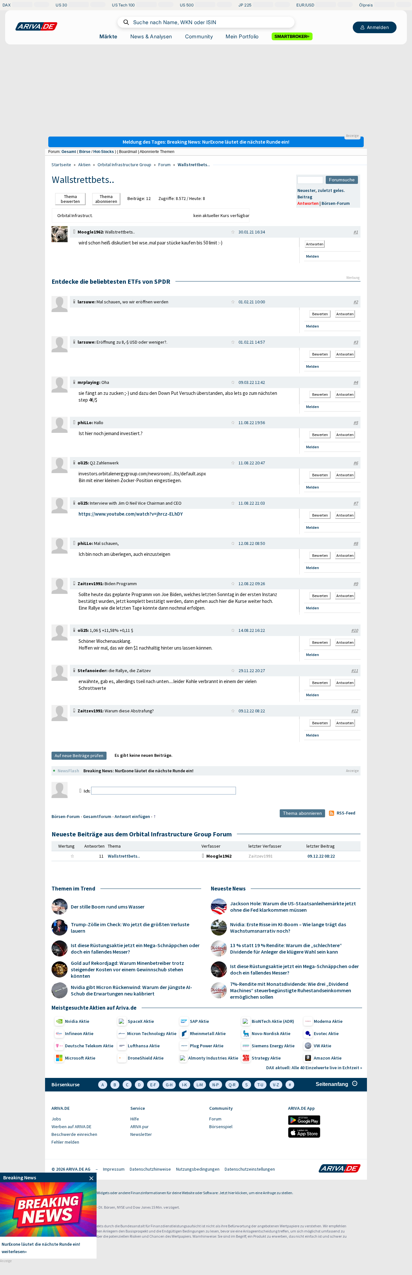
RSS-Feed (346, 813)
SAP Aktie (199, 1021)
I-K (184, 1085)
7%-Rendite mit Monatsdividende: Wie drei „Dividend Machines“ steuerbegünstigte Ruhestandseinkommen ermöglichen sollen (290, 990)
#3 (355, 342)
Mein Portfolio (242, 36)
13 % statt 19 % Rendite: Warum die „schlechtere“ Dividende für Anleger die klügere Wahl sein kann (286, 948)
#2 (355, 302)
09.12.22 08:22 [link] (321, 856)
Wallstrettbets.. (194, 164)
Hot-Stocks (103, 151)
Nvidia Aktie (77, 1021)
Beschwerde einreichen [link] (74, 1134)
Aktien (84, 164)
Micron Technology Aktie (151, 1033)
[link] (60, 240)
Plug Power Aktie (206, 1046)
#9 (355, 583)
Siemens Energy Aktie (273, 1046)
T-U (260, 1085)
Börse (84, 151)
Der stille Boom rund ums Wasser (108, 906)
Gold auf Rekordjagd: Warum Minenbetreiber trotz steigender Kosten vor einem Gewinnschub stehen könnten (127, 969)
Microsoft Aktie (80, 1058)
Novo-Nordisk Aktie (271, 1033)
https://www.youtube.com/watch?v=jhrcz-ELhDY (131, 514)
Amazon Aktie (328, 1058)
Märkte (108, 36)
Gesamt (68, 151)
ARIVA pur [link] (139, 1126)
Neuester (306, 190)
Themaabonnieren (106, 199)
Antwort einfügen (132, 816)
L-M (200, 1085)
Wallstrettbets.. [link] (124, 856)
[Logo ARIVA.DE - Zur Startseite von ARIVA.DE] (339, 1169)
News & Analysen (151, 36)
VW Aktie (322, 1046)
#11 (354, 670)
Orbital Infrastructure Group (124, 164)
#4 (355, 382)
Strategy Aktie (266, 1058)
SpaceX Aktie (141, 1021)
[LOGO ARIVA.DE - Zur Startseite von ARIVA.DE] (36, 26)
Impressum (114, 1169)
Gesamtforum (97, 816)
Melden (312, 256)
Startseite (61, 164)
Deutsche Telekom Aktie (89, 1046)
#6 (355, 463)
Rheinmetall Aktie (208, 1033)
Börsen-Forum (336, 203)
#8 (355, 543)
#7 (355, 503)
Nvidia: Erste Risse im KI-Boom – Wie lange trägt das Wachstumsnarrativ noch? (288, 927)
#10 (354, 630)
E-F (153, 1085)
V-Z (276, 1085)
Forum (164, 164)
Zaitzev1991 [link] (260, 856)
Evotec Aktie (326, 1033)
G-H (169, 1085)
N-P (215, 1085)
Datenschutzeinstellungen (250, 1169)
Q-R (232, 1085)
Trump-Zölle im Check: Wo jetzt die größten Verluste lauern (130, 927)
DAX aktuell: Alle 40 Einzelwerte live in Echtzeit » (314, 1067)
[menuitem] (88, 1119)
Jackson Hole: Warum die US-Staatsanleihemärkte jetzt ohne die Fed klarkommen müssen (293, 906)
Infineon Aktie (79, 1033)
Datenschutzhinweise (150, 1169)
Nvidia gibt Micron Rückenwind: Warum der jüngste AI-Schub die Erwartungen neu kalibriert (131, 990)
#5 (355, 422)
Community (199, 36)
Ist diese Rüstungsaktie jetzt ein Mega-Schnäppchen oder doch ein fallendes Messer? (135, 948)
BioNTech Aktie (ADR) (273, 1021)
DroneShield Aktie (146, 1058)
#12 (354, 711)
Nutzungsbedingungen (198, 1169)
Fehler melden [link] (65, 1142)
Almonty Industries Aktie (213, 1058)
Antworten (308, 203)
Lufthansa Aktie (144, 1046)
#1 (355, 232)
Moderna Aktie (328, 1021)
